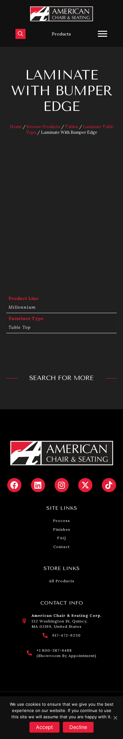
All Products (61, 581)
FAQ (61, 537)
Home (16, 126)
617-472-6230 (66, 635)
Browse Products (43, 126)
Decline (78, 727)
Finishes (61, 529)
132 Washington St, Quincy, (60, 621)
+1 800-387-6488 (54, 650)
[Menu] (102, 34)
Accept (44, 727)
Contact (61, 546)
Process (61, 520)
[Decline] (115, 718)
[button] (61, 34)
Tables (71, 126)
